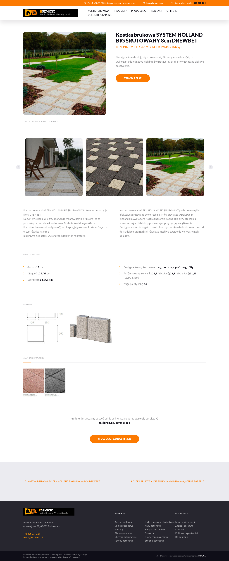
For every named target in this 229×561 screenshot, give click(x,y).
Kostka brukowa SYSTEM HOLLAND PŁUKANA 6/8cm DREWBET (166, 481)
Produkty (120, 10)
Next (210, 167)
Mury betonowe (153, 525)
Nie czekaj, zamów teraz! (114, 439)
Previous (18, 167)
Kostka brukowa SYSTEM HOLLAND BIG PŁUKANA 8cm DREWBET (63, 481)
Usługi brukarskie (100, 15)
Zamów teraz (133, 78)
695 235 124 (199, 3)
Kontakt (156, 10)
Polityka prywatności (186, 533)
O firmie (172, 10)
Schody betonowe (123, 540)
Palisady (118, 529)
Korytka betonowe (155, 529)
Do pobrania (181, 536)
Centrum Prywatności (71, 557)
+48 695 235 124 (31, 533)
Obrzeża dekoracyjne (125, 536)
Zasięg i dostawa (184, 525)
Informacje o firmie (185, 521)
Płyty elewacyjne (123, 533)
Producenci (138, 10)
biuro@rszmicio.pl (154, 3)
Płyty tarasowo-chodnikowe (160, 521)
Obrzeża (149, 533)
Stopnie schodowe (154, 540)
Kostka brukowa (123, 521)
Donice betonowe (123, 525)
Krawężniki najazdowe (156, 536)
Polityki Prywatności (79, 555)
